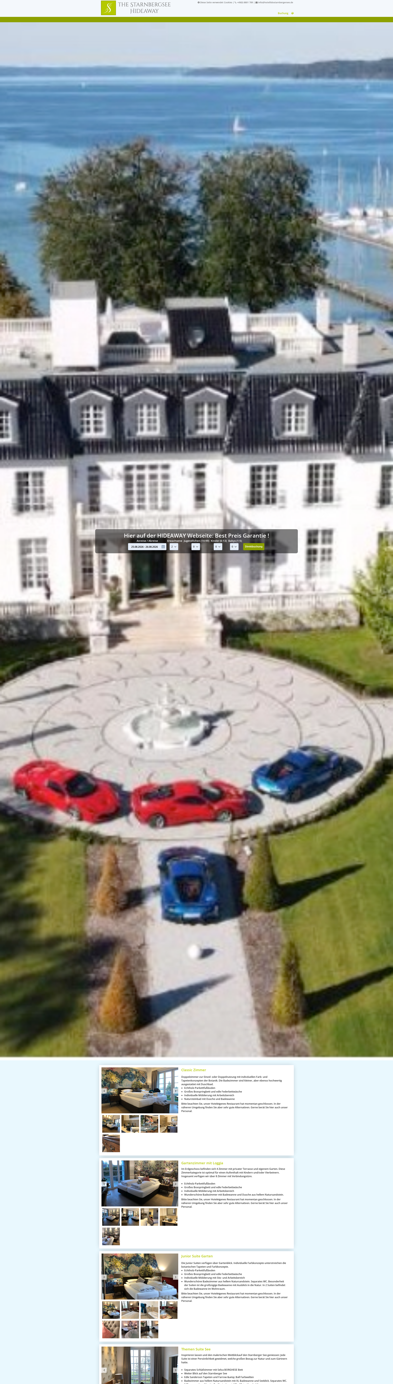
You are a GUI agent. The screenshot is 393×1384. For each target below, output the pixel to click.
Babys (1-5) (235, 540)
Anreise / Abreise (147, 540)
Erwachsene (174, 540)
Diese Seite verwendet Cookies (216, 2)
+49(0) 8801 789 (244, 2)
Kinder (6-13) (219, 540)
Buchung (283, 13)
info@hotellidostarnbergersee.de (275, 2)
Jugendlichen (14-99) (196, 540)
